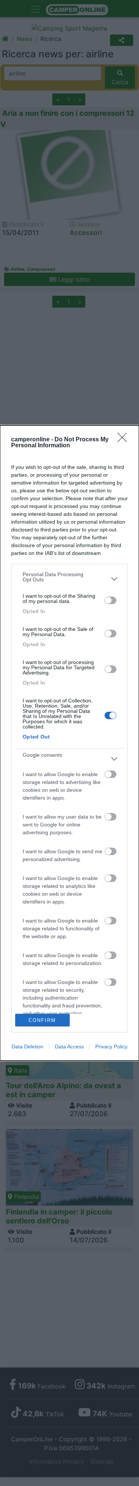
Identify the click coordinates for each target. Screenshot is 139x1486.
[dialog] (69, 743)
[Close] (125, 440)
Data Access (69, 1047)
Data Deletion (27, 1047)
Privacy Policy (111, 1047)
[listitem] (69, 579)
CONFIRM (42, 1020)
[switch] (110, 600)
